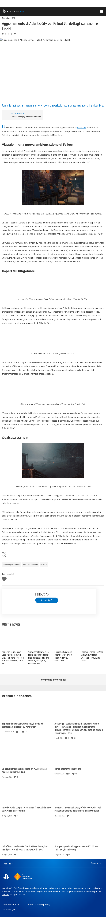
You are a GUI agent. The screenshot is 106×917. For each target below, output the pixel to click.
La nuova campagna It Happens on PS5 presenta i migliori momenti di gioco (24, 770)
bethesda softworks (30, 565)
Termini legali (9, 909)
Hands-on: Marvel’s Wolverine (68, 768)
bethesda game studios (11, 565)
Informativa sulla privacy (38, 904)
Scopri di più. (47, 600)
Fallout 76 (81, 127)
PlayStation (16, 11)
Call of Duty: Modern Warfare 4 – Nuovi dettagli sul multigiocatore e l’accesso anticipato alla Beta (25, 848)
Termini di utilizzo (11, 904)
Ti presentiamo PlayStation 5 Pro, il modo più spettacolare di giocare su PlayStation (22, 725)
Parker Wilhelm (17, 113)
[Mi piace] (23, 732)
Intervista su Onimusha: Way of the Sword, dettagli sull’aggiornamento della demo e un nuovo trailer (78, 809)
